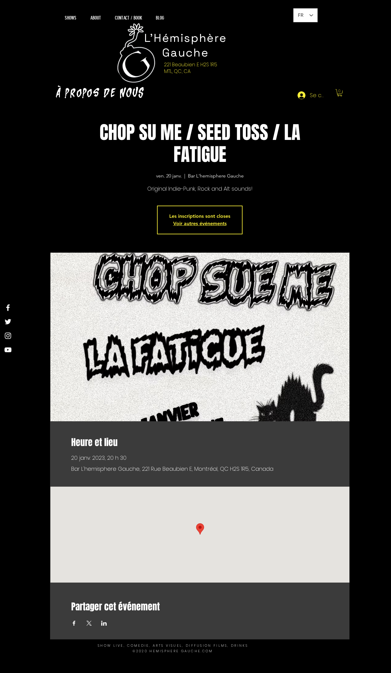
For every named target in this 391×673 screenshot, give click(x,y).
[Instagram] (8, 335)
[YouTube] (8, 350)
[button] (339, 93)
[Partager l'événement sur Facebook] (74, 623)
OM (209, 651)
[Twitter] (8, 321)
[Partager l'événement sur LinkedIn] (104, 623)
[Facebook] (8, 307)
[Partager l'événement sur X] (89, 623)
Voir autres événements (200, 223)
